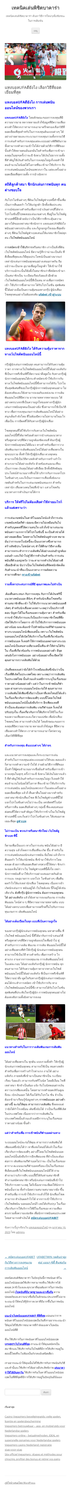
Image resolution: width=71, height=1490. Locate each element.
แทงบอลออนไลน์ (38, 1227)
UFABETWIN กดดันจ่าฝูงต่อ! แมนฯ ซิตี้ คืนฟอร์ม (51, 1262)
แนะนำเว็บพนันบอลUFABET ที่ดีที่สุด (25, 1315)
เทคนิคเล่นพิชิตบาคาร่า (35, 8)
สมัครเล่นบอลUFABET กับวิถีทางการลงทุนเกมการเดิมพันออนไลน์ (20, 1262)
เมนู (35, 30)
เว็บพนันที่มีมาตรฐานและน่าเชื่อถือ (34, 1292)
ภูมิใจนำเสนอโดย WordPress (20, 1482)
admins (20, 1232)
